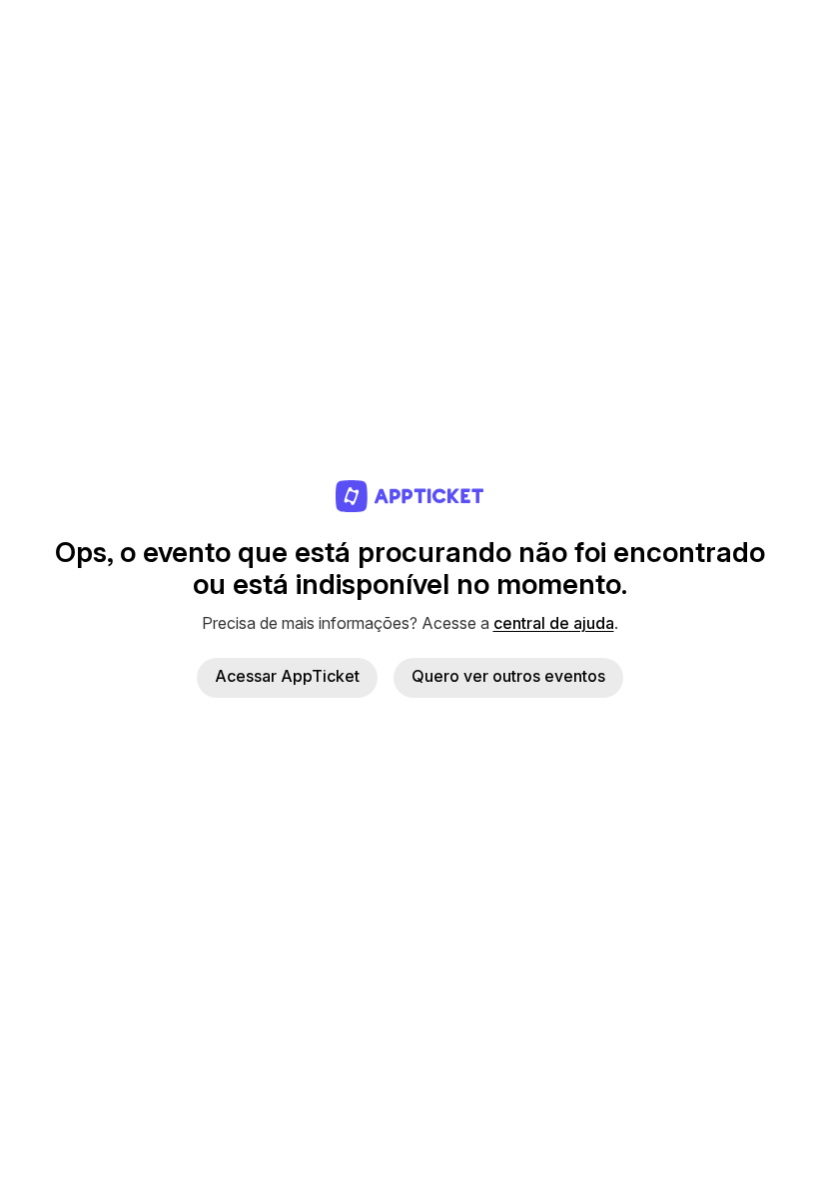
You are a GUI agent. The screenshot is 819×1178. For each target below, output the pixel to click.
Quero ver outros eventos (508, 676)
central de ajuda (553, 623)
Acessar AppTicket (287, 676)
